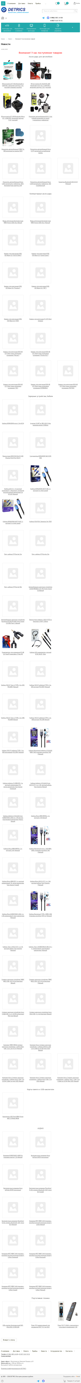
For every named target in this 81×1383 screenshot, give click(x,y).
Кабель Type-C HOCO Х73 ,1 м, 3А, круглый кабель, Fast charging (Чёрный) (13, 948)
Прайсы (38, 3)
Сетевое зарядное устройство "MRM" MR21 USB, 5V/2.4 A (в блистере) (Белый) (13, 981)
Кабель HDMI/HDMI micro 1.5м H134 (13, 423)
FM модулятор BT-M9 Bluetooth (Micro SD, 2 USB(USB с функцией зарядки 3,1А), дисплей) (13, 118)
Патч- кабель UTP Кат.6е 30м (13, 587)
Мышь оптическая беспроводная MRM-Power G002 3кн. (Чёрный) (40, 222)
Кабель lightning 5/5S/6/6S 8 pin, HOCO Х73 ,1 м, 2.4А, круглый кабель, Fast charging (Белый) (40, 785)
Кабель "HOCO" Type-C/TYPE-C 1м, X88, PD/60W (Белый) (13, 719)
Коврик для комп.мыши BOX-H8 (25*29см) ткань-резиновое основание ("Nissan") (13, 353)
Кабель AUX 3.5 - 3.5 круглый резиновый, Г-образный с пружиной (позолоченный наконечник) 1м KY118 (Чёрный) (13, 491)
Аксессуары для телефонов (45, 30)
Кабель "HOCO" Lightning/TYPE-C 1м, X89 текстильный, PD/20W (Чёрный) (13, 751)
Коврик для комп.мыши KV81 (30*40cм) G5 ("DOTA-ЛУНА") (13, 254)
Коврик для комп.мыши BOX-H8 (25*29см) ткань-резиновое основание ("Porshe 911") (40, 353)
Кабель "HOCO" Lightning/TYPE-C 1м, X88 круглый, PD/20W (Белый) (40, 719)
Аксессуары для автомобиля (7, 30)
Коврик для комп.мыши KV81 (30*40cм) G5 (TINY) (13, 320)
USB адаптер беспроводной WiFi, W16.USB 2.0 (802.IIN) (13, 1326)
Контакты (69, 1351)
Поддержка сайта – (71, 1376)
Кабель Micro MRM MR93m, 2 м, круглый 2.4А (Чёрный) (13, 849)
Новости (10, 39)
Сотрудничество (56, 1351)
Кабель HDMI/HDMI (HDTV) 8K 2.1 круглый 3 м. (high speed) (40, 490)
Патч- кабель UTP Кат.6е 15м (13, 554)
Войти (78, 3)
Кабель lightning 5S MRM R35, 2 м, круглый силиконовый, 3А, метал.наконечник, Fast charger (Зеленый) (13, 786)
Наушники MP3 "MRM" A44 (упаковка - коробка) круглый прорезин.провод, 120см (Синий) (13, 1288)
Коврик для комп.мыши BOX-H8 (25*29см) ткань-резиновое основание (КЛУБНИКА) (40, 386)
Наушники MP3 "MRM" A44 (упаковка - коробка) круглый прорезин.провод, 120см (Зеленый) (13, 1255)
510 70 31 (57, 21)
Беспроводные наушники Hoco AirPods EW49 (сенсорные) (12, 1189)
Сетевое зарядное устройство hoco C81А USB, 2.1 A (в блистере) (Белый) (40, 1013)
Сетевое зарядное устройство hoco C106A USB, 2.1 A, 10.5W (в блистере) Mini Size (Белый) (13, 1014)
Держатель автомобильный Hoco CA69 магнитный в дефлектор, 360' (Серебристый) (40, 183)
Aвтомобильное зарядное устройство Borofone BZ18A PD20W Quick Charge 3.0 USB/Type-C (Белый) (13, 621)
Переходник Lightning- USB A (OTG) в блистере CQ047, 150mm (40, 620)
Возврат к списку (9, 1340)
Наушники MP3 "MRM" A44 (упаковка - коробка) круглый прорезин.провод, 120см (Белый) (40, 1222)
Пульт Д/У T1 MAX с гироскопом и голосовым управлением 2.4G (68, 1326)
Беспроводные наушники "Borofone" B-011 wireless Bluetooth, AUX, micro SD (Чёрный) (13, 1222)
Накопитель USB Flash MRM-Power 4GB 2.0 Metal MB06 (13, 1117)
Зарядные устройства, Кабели (58, 31)
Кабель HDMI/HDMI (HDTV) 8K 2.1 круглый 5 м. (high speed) (13, 522)
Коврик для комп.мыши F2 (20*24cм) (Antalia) (40, 320)
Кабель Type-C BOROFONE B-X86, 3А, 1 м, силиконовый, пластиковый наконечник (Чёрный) (40, 948)
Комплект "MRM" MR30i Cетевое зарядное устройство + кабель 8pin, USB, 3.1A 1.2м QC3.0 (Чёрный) (13, 1046)
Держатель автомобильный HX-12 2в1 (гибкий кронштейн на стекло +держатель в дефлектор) (40, 118)
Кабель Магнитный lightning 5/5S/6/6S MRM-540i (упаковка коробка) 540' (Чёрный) (40, 752)
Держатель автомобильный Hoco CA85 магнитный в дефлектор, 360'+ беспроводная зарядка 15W (13, 183)
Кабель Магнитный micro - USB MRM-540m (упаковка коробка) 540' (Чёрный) (40, 850)
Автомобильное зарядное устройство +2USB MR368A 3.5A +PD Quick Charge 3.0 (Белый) (40, 588)
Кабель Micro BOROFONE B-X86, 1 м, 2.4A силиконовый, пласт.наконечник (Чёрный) (13, 916)
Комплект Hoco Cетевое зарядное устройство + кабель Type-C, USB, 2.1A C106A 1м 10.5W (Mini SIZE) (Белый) (68, 1079)
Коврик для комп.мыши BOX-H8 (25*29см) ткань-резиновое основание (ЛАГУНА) (68, 386)
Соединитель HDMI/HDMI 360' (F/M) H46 (40, 457)
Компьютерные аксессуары (31, 30)
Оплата (30, 3)
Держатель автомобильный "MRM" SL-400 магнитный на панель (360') (12, 150)
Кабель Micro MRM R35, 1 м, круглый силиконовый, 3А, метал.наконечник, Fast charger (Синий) (13, 883)
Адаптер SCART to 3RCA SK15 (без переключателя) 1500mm (40, 424)
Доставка (21, 3)
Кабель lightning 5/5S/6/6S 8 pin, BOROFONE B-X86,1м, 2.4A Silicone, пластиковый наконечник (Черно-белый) (13, 818)
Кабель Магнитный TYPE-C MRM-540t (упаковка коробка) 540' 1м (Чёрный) (40, 915)
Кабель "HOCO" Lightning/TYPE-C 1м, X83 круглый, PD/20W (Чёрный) (40, 686)
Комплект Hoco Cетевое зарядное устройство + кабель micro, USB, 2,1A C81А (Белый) (40, 1079)
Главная (3, 39)
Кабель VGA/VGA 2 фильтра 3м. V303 (40, 521)
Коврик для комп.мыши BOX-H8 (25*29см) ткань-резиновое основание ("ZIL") (13, 386)
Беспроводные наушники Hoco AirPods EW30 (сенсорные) (40, 1156)
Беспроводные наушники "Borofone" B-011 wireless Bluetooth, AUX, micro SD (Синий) (40, 1190)
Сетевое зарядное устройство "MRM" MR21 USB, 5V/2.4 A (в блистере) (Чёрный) (40, 981)
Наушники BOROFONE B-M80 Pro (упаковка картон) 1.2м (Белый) (13, 1156)
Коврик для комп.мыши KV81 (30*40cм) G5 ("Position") (13, 287)
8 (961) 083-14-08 (12, 1354)
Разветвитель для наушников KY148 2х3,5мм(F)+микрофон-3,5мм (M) (13, 653)
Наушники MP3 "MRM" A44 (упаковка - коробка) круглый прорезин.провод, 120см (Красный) (40, 1255)
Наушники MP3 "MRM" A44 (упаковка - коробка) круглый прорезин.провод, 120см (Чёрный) (40, 1288)
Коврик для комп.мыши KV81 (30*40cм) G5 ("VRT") (40, 287)
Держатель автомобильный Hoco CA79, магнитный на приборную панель (40, 151)
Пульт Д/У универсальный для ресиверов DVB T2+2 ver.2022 (40, 1326)
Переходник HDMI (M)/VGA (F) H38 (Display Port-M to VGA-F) (13, 457)
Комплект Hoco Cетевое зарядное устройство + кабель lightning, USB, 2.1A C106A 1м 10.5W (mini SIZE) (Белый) (40, 1047)
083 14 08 (57, 18)
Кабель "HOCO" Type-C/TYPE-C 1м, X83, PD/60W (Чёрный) (13, 686)
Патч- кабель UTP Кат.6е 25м (40, 554)
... (45, 3)
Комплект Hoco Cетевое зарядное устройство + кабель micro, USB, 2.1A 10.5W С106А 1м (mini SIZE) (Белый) (13, 1079)
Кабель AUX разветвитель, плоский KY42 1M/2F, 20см (40, 653)
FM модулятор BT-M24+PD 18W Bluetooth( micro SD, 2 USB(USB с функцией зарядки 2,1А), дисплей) (40, 85)
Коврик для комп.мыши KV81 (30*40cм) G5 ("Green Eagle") (40, 254)
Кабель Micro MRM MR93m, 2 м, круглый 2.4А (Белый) (40, 817)
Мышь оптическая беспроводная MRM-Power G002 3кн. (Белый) (13, 222)
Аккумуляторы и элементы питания (19, 31)
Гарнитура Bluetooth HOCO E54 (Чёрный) (68, 183)
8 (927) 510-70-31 (24, 1354)
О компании (11, 3)
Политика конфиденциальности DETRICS (13, 1368)
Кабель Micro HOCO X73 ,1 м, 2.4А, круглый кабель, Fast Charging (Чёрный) (40, 883)
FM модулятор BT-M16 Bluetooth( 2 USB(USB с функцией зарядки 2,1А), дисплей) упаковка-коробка (13, 85)
